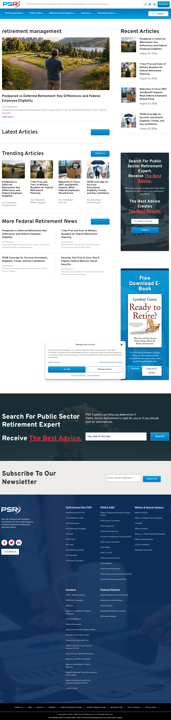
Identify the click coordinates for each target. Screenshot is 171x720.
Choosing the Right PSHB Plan (77, 640)
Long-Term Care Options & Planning (79, 654)
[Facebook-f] (145, 4)
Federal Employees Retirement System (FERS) (115, 514)
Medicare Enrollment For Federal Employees (78, 612)
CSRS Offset (105, 547)
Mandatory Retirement (143, 550)
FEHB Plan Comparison (74, 600)
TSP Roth (69, 534)
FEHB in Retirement (73, 624)
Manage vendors (54, 362)
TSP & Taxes (70, 539)
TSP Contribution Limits (75, 518)
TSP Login (69, 545)
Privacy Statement (93, 375)
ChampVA (138, 523)
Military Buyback (141, 513)
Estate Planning (106, 606)
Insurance (71, 589)
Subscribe (151, 478)
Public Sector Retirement (83, 714)
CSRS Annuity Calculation (110, 542)
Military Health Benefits (144, 539)
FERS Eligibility (106, 563)
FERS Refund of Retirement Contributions (116, 574)
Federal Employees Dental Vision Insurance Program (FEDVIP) (78, 681)
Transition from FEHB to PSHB (77, 635)
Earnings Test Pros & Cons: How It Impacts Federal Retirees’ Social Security (80, 261)
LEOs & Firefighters (142, 545)
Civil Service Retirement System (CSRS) (115, 537)
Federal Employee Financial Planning (114, 595)
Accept (67, 369)
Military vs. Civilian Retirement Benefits (150, 534)
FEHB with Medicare (73, 619)
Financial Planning (110, 589)
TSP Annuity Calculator (74, 561)
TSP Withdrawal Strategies (76, 529)
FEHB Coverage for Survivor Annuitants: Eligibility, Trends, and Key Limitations (98, 188)
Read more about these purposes (111, 362)
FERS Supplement (107, 526)
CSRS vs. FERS (106, 553)
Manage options (105, 369)
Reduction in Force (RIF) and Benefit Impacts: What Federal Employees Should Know (69, 188)
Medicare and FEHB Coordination (78, 659)
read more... (8, 116)
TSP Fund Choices (72, 523)
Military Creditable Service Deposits (148, 518)
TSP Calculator (71, 555)
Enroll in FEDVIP (72, 688)
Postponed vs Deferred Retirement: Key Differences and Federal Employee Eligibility (12, 189)
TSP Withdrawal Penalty (75, 550)
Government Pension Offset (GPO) (113, 579)
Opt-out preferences (78, 375)
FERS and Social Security (110, 558)
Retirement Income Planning (111, 600)
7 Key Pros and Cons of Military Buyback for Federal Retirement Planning (41, 188)
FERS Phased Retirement (110, 569)
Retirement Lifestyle (108, 616)
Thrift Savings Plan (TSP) (79, 507)
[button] (121, 344)
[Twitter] (150, 4)
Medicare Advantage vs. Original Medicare (78, 665)
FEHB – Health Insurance (75, 595)
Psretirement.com (8, 522)
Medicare (69, 606)
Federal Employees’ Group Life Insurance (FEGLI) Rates (81, 673)
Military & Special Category (149, 507)
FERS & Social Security (109, 531)
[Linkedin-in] (154, 4)
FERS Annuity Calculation (110, 521)
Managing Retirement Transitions (113, 611)
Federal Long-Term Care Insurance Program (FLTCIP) (79, 647)
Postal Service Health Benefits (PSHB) (80, 630)
